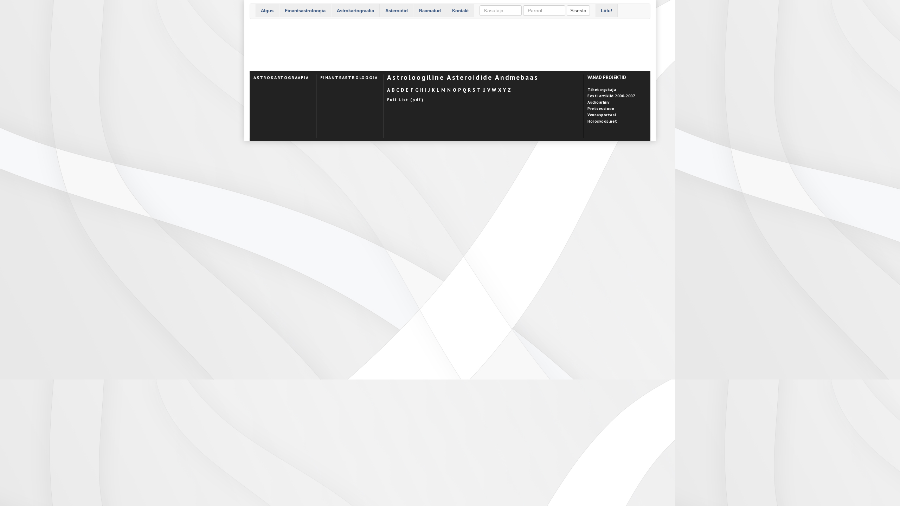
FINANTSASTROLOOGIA (349, 77)
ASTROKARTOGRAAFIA (281, 77)
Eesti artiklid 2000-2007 (611, 95)
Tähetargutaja (601, 89)
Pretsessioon (601, 108)
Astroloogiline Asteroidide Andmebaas (463, 77)
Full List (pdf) (405, 99)
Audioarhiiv (598, 102)
